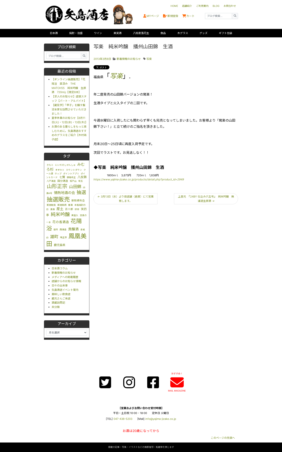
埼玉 (80, 181)
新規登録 (172, 16)
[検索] (235, 16)
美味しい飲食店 (61, 294)
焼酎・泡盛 (76, 33)
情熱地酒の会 (64, 193)
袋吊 (55, 229)
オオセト (59, 170)
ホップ (58, 173)
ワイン (98, 33)
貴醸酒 (73, 229)
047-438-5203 (123, 418)
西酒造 (63, 229)
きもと (50, 165)
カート (190, 16)
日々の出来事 (60, 285)
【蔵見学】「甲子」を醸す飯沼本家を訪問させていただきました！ (69, 109)
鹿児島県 (59, 245)
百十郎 (69, 209)
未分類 (56, 307)
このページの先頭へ (223, 437)
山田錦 (75, 186)
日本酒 (54, 33)
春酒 (70, 205)
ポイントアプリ (71, 173)
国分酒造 (62, 180)
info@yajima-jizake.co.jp (160, 418)
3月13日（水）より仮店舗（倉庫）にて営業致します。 (125, 198)
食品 (163, 33)
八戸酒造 (51, 181)
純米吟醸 (60, 214)
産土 (59, 209)
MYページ (153, 16)
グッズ (203, 33)
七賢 (62, 177)
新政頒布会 (78, 200)
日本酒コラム (60, 268)
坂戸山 (73, 181)
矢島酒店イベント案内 (65, 289)
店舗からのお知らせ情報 (66, 281)
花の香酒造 (60, 222)
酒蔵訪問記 (58, 302)
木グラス (182, 33)
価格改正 (71, 177)
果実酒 (118, 33)
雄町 (54, 236)
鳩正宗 (63, 237)
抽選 (81, 192)
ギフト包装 (225, 33)
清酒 (52, 209)
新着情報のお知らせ (64, 272)
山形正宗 (57, 186)
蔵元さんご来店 (61, 298)
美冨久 (74, 215)
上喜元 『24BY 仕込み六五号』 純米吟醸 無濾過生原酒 (206, 198)
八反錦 (82, 177)
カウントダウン (74, 170)
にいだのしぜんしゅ (65, 165)
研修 (77, 209)
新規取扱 (51, 205)
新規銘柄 (61, 205)
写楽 (149, 58)
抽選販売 (58, 199)
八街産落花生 (141, 33)
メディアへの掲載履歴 (65, 277)
